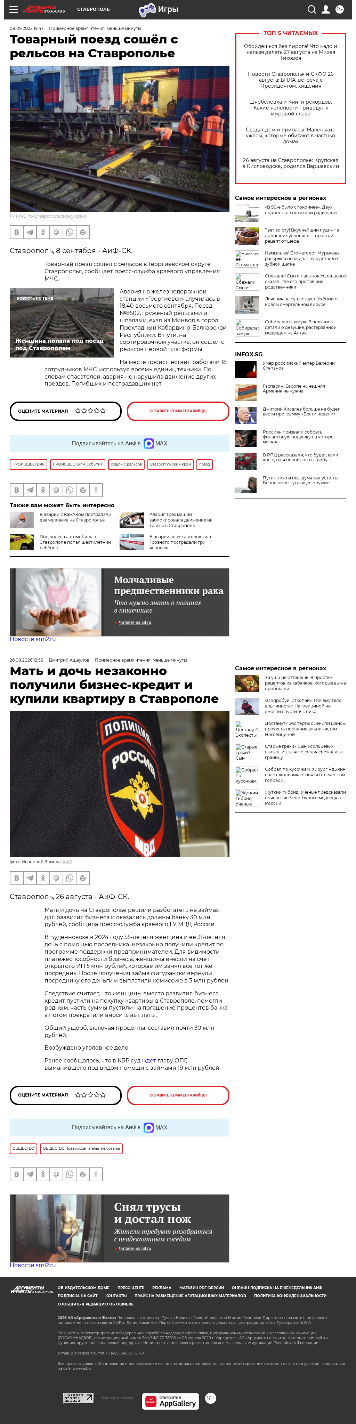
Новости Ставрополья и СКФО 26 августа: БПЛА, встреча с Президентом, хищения (291, 80)
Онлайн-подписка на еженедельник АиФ (277, 1288)
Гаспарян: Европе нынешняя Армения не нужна (294, 389)
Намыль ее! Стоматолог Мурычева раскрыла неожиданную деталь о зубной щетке (302, 258)
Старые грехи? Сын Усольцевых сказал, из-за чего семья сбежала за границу (304, 752)
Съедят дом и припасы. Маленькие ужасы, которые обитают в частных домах (290, 136)
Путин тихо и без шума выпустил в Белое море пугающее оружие (300, 480)
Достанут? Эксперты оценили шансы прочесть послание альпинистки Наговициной (305, 729)
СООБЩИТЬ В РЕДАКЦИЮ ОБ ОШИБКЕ (96, 1304)
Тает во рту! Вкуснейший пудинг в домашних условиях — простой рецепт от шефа (302, 235)
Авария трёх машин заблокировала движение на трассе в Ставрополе (180, 520)
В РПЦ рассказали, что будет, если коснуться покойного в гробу (300, 457)
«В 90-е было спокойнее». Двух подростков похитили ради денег (301, 209)
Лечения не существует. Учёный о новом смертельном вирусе (301, 301)
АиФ (67, 861)
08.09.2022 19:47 (26, 28)
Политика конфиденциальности (290, 1296)
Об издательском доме (84, 1288)
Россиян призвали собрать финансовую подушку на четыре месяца (298, 437)
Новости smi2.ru (33, 639)
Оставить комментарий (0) (178, 411)
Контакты (116, 1296)
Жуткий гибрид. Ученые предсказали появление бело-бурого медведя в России (305, 798)
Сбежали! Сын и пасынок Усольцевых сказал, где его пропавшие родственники (305, 281)
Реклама (161, 1288)
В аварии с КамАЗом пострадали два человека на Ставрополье (75, 517)
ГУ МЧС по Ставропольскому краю (48, 216)
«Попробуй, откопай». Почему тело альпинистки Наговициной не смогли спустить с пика (303, 706)
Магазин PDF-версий (201, 1288)
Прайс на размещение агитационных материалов (190, 1296)
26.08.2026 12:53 (26, 660)
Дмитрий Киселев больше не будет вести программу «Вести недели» (301, 411)
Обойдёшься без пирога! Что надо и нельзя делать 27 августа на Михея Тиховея (290, 52)
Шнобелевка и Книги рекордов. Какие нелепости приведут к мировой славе (290, 108)
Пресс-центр (131, 1288)
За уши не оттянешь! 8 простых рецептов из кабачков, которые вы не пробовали (305, 683)
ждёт (149, 1060)
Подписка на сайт (77, 1296)
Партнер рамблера (117, 1398)
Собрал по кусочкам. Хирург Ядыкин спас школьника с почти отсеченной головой (305, 775)
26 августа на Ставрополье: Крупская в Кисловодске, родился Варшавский (290, 163)
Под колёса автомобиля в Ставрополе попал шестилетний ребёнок (75, 542)
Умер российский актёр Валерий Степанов (299, 366)
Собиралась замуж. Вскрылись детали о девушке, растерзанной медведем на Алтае (301, 327)
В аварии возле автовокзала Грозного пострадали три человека (180, 542)
